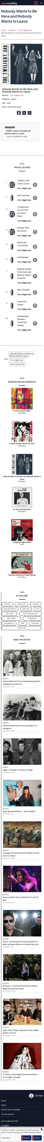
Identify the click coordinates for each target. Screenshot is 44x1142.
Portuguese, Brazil (10, 1121)
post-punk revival (17, 364)
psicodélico (9, 623)
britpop (7, 604)
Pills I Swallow (23, 290)
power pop (32, 618)
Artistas (12, 30)
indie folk (26, 609)
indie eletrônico (10, 609)
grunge (36, 604)
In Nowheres (23, 257)
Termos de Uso (7, 1114)
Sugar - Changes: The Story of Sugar (18, 770)
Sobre (3, 1105)
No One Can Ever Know (22, 509)
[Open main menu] (36, 3)
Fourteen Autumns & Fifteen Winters (22, 575)
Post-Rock (11, 618)
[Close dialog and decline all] (42, 1129)
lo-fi (37, 609)
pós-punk (9, 614)
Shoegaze (35, 623)
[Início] (9, 3)
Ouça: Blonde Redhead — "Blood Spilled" (19, 811)
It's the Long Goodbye (22, 411)
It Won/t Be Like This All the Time (22, 444)
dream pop (21, 604)
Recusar (26, 1138)
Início (3, 30)
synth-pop (22, 628)
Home (3, 1100)
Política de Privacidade (10, 1109)
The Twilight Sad (25, 30)
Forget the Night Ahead (22, 542)
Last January (23, 195)
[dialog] (22, 1135)
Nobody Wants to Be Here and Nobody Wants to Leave (21, 354)
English (6, 1125)
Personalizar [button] (5, 1138)
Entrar (39, 1095)
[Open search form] (41, 3)
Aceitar (37, 1138)
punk (22, 623)
